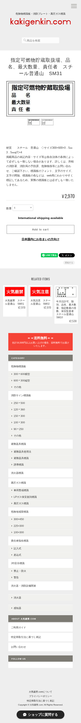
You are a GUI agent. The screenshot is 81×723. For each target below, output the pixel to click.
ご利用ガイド (18, 627)
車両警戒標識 (21, 490)
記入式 (17, 548)
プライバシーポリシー (40, 696)
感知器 (17, 608)
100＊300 (19, 422)
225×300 (19, 525)
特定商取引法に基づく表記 (26, 637)
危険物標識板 (18, 366)
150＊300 (19, 416)
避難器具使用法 (22, 451)
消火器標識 (17, 473)
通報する (69, 263)
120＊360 (19, 409)
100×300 (19, 532)
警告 (16, 577)
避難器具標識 (18, 444)
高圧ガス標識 (18, 482)
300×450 (19, 519)
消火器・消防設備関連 (23, 585)
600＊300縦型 (22, 380)
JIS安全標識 (18, 563)
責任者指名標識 (19, 540)
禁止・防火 (20, 571)
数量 (9, 208)
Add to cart (40, 229)
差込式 (17, 554)
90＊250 (18, 429)
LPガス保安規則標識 (25, 496)
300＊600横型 (22, 374)
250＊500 (19, 403)
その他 (17, 387)
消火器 (17, 597)
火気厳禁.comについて (40, 691)
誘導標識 (19, 464)
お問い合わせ (18, 646)
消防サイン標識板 (21, 395)
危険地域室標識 (19, 511)
